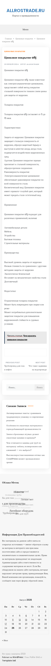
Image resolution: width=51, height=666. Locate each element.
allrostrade (33, 64)
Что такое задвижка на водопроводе (38, 367)
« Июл (5, 640)
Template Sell (9, 660)
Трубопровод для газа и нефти (14, 367)
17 (6, 623)
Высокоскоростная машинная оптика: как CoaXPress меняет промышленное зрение (25, 459)
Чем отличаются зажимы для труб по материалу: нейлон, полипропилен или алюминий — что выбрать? (24, 446)
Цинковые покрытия (14, 51)
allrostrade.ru (26, 10)
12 (20, 619)
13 (26, 619)
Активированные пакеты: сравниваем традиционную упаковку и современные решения (25, 417)
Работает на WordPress (13, 657)
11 (13, 619)
